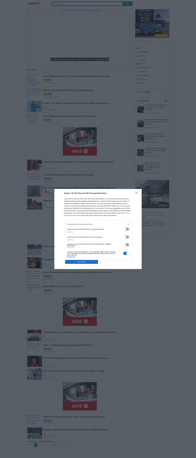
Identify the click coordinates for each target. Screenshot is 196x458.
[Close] (137, 193)
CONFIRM (81, 262)
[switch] (126, 229)
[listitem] (98, 224)
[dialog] (98, 229)
